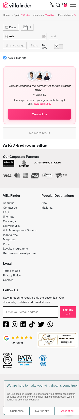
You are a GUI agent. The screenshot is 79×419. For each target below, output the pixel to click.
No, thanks (42, 410)
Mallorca (47, 207)
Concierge (9, 221)
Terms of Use (11, 270)
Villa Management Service (19, 230)
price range (17, 45)
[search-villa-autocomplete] (57, 5)
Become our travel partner (20, 253)
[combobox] (27, 36)
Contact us (39, 114)
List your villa (11, 225)
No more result (39, 133)
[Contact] (52, 5)
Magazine (9, 239)
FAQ (6, 212)
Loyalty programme (15, 248)
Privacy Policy (12, 275)
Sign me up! (68, 312)
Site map (8, 216)
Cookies (8, 280)
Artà (44, 203)
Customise (17, 410)
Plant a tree (10, 234)
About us (8, 203)
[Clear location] (44, 36)
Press (6, 244)
